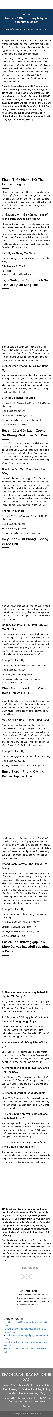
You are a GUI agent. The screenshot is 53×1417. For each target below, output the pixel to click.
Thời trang (26, 14)
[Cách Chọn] (26, 4)
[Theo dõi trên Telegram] (8, 4)
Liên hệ (26, 1406)
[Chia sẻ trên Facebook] (22, 1276)
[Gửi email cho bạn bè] (31, 1276)
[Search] (50, 4)
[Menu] (3, 4)
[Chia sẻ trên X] (26, 1276)
